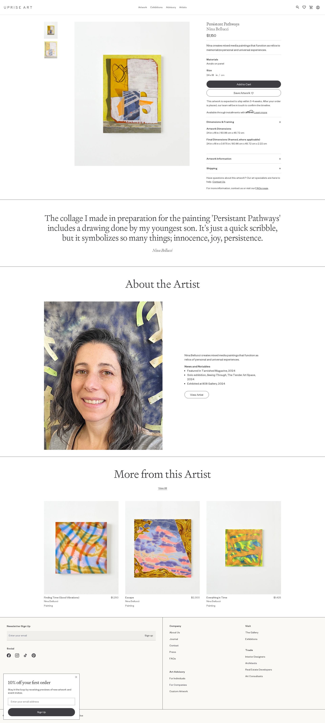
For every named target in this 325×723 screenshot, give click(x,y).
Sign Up (41, 712)
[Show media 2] (51, 49)
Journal (173, 639)
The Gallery (251, 632)
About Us (174, 632)
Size (209, 70)
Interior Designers (255, 656)
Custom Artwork (178, 691)
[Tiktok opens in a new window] (25, 655)
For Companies (178, 684)
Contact (174, 645)
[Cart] (311, 7)
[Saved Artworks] (304, 7)
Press (172, 651)
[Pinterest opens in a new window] (34, 655)
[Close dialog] (76, 677)
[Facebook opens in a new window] (9, 655)
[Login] (318, 7)
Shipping (212, 168)
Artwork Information (219, 158)
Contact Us (218, 181)
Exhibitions (251, 639)
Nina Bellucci (218, 29)
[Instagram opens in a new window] (17, 655)
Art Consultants (254, 676)
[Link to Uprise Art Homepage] (18, 7)
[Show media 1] (51, 30)
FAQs (172, 658)
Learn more (260, 112)
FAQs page (261, 188)
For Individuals (177, 678)
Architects (251, 663)
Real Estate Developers (258, 669)
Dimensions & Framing (220, 121)
